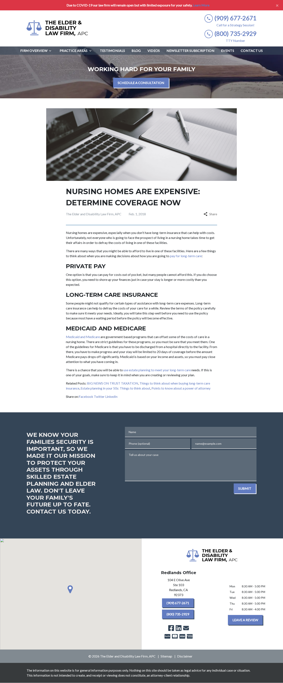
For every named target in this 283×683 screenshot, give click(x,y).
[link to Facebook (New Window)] (171, 628)
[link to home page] (58, 28)
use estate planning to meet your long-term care (157, 370)
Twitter (99, 396)
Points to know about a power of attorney (180, 388)
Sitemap (166, 656)
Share (213, 214)
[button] (71, 589)
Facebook (86, 396)
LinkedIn (111, 396)
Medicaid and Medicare (83, 337)
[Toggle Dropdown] (51, 50)
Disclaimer (184, 656)
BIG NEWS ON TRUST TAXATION (112, 383)
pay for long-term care (186, 256)
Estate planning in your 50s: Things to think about (115, 388)
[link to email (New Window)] (186, 628)
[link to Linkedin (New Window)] (178, 628)
